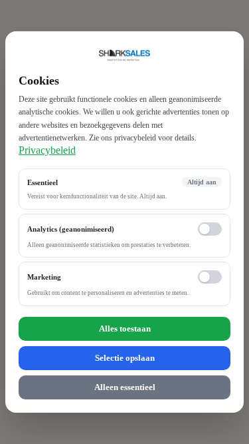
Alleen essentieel (124, 387)
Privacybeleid (47, 150)
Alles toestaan (125, 328)
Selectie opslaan (125, 358)
